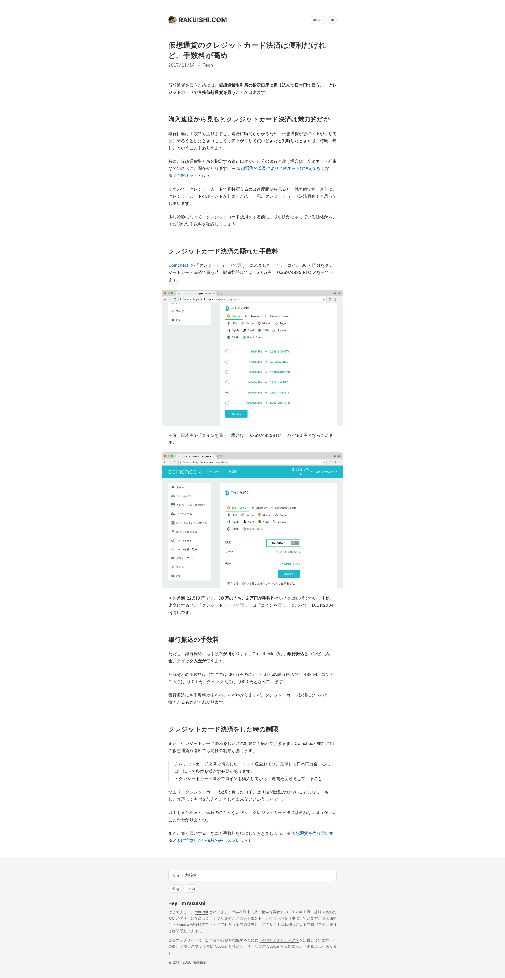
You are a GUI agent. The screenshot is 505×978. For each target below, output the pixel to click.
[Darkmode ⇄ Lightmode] (332, 20)
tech (208, 65)
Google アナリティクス (279, 940)
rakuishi (201, 912)
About (318, 20)
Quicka (183, 924)
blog (175, 888)
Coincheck (178, 265)
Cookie (221, 946)
